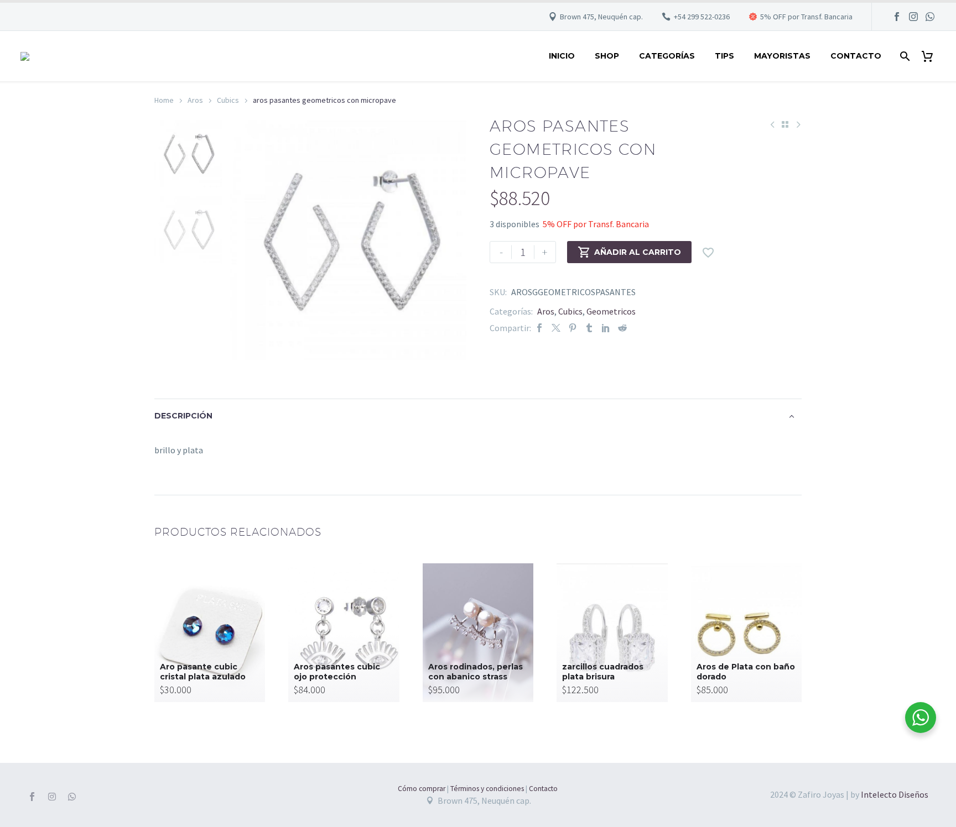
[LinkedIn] (606, 328)
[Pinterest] (572, 328)
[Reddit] (622, 328)
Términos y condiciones (487, 788)
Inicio (562, 56)
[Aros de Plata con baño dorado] (746, 632)
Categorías (667, 56)
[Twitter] (556, 328)
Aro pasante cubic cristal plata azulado (203, 672)
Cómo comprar (421, 788)
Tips (724, 56)
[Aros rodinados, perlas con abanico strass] (478, 632)
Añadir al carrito (629, 252)
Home (164, 100)
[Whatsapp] (71, 796)
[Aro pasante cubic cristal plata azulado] (209, 632)
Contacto (855, 56)
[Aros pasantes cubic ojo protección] (343, 632)
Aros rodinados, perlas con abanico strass (475, 672)
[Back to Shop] (785, 124)
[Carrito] (931, 56)
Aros (195, 100)
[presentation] (244, 240)
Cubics (228, 100)
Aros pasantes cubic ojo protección (337, 672)
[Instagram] (913, 16)
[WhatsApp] (930, 16)
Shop (607, 56)
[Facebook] (897, 16)
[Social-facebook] (32, 796)
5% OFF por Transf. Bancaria (806, 17)
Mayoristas (782, 56)
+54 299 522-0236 (702, 17)
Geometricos (611, 311)
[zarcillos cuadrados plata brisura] (612, 632)
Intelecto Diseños (894, 794)
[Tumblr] (589, 328)
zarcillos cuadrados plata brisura (602, 672)
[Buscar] (904, 56)
